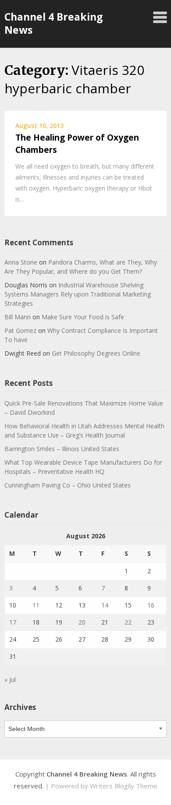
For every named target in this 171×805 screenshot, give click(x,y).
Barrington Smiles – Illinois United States (61, 449)
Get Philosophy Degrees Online (96, 353)
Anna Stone (20, 262)
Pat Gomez (20, 330)
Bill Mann (17, 317)
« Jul (10, 679)
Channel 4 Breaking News (53, 23)
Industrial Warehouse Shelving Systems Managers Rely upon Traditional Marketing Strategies (77, 294)
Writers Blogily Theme (123, 785)
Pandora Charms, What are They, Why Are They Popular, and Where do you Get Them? (80, 266)
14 (104, 605)
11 (35, 605)
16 (150, 605)
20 (82, 622)
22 (128, 622)
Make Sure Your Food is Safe (83, 317)
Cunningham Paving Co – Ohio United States (67, 485)
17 (12, 622)
